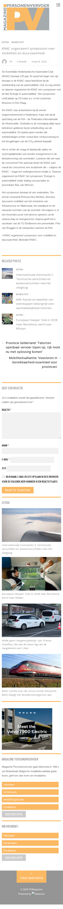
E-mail (6, 459)
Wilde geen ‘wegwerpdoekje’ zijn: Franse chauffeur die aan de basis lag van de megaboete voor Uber (26, 644)
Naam (5, 445)
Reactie (6, 409)
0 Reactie (22, 61)
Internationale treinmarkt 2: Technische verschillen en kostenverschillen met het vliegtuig (27, 548)
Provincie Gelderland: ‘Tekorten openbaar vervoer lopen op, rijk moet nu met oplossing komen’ (31, 347)
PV (11, 61)
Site (4, 468)
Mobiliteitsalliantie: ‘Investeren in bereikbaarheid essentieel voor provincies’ (35, 362)
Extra (5, 42)
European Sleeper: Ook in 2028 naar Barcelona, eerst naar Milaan (36, 324)
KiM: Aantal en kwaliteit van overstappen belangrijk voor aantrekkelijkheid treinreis (35, 304)
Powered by (25, 894)
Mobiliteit (18, 42)
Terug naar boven (31, 878)
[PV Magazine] (27, 30)
